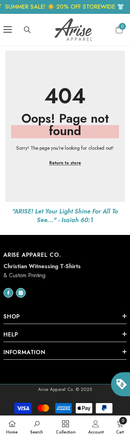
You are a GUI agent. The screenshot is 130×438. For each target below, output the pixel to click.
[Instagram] (21, 293)
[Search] (27, 30)
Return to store (65, 163)
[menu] (7, 29)
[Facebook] (8, 293)
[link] (36, 427)
